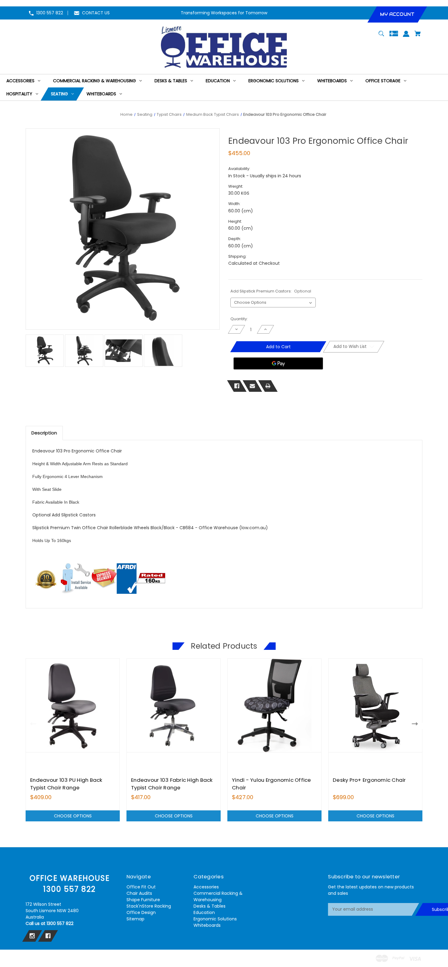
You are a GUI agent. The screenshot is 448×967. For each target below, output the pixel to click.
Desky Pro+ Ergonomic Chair (369, 780)
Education (204, 912)
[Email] (252, 386)
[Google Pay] (278, 363)
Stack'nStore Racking (148, 906)
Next (416, 723)
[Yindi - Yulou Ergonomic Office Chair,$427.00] (274, 705)
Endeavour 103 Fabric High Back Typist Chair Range (172, 783)
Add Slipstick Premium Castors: (270, 291)
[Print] (268, 386)
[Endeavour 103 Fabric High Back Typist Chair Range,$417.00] (173, 705)
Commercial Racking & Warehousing (218, 896)
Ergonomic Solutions (215, 919)
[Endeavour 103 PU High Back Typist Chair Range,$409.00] (72, 705)
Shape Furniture (143, 900)
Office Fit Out (141, 887)
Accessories (206, 887)
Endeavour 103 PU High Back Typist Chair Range (66, 783)
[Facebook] (237, 386)
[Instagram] (32, 936)
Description (44, 433)
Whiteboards (207, 925)
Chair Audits (139, 893)
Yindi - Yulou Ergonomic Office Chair (271, 783)
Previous (31, 723)
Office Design (141, 912)
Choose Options (73, 816)
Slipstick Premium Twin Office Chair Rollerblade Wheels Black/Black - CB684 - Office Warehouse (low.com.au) (150, 528)
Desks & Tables (210, 906)
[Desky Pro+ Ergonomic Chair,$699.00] (375, 705)
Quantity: (239, 319)
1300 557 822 (49, 13)
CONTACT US (96, 13)
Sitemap (135, 919)
